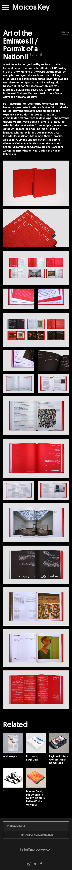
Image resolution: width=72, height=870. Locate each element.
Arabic (65, 35)
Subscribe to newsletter (36, 835)
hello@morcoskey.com (36, 849)
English (65, 32)
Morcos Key (31, 7)
